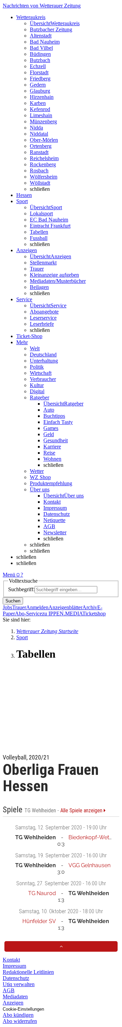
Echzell (38, 66)
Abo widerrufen (20, 1021)
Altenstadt (41, 36)
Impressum (55, 508)
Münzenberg (43, 121)
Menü (9, 575)
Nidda (36, 128)
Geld (48, 434)
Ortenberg (41, 146)
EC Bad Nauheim (49, 220)
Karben (38, 103)
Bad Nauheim (45, 42)
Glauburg (40, 91)
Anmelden (37, 607)
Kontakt (52, 502)
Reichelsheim (44, 158)
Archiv (89, 607)
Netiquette (54, 520)
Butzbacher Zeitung (51, 29)
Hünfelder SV (39, 921)
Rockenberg (43, 164)
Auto (48, 410)
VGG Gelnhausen (89, 865)
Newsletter (54, 532)
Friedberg (40, 78)
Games (50, 428)
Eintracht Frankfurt (50, 226)
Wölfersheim (43, 177)
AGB (49, 526)
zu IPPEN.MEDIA (62, 613)
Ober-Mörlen (44, 140)
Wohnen (52, 459)
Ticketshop (94, 613)
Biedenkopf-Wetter (92, 837)
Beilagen (39, 287)
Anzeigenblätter (65, 607)
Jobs (7, 607)
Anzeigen (13, 1003)
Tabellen (39, 232)
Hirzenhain (42, 97)
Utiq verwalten (19, 984)
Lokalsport (41, 213)
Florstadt (39, 72)
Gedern (38, 85)
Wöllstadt (40, 183)
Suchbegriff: (21, 589)
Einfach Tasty (58, 422)
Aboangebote (44, 312)
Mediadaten (15, 996)
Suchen (12, 600)
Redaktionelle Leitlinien (28, 972)
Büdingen (40, 54)
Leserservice (43, 318)
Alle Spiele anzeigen (82, 811)
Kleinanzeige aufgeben (54, 275)
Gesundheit (55, 440)
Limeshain (41, 115)
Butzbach (40, 60)
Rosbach (39, 170)
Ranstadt (39, 152)
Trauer (37, 269)
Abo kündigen (18, 1015)
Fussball (38, 238)
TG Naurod (42, 893)
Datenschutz (56, 514)
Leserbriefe (42, 324)
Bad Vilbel (41, 48)
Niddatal (39, 134)
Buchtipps (54, 416)
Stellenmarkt (43, 262)
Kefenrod (40, 109)
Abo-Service (28, 613)
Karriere (52, 446)
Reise (49, 453)
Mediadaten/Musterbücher (58, 281)
